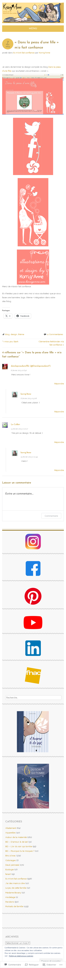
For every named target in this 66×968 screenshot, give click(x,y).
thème (21, 334)
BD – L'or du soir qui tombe (18, 846)
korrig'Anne (26, 394)
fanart (8, 874)
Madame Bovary (13, 892)
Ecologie (9, 869)
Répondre (59, 383)
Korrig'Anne (44, 52)
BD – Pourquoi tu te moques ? (19, 851)
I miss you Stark (10, 341)
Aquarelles (10, 832)
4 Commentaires (55, 334)
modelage (10, 897)
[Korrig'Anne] (33, 23)
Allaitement (10, 828)
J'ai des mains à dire (15, 883)
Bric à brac (10, 855)
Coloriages (10, 860)
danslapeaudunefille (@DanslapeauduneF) (30, 366)
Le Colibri (15, 424)
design (14, 334)
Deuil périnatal (12, 865)
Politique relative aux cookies (21, 956)
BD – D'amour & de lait (16, 842)
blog (7, 334)
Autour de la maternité (16, 837)
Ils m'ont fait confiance (23, 52)
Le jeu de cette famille (15, 888)
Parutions (9, 902)
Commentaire (51, 516)
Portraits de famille (14, 906)
